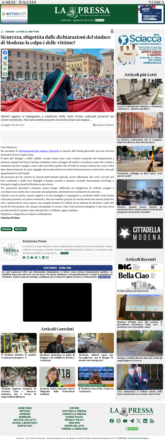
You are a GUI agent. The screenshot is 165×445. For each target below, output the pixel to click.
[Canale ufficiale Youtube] (125, 421)
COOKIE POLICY (74, 417)
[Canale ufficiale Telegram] (132, 421)
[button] (112, 32)
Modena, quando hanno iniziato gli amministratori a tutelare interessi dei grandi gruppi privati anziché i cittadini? (139, 209)
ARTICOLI (24, 411)
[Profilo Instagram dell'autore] (28, 258)
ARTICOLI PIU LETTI (25, 419)
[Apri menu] (3, 2)
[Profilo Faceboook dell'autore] (24, 258)
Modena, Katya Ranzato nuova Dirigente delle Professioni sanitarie (57, 391)
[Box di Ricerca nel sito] (149, 2)
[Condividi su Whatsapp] (5, 69)
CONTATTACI (24, 425)
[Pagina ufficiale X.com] (139, 421)
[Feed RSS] (152, 421)
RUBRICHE (25, 417)
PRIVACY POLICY (74, 419)
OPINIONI (25, 414)
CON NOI (74, 408)
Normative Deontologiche (138, 438)
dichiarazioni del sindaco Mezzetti (39, 150)
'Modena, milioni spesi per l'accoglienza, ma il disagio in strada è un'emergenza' (96, 358)
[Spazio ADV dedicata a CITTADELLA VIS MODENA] (140, 251)
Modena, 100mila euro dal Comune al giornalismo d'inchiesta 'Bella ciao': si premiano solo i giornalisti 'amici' (139, 324)
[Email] (47, 258)
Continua (64, 253)
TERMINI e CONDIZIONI (74, 428)
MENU (10, 2)
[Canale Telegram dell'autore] (35, 258)
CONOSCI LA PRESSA (74, 414)
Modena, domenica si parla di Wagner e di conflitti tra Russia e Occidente (57, 358)
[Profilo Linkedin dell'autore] (43, 258)
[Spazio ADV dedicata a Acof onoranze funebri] (150, 23)
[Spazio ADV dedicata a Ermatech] (14, 23)
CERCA (158, 2)
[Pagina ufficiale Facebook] (112, 421)
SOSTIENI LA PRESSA (74, 411)
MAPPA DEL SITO (74, 425)
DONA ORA (104, 277)
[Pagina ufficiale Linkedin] (145, 421)
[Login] (20, 2)
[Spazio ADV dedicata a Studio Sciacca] (140, 66)
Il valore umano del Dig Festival (132, 291)
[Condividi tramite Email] (5, 74)
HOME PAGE (25, 408)
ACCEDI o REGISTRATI (24, 422)
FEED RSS (74, 422)
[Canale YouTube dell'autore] (31, 258)
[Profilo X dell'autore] (39, 258)
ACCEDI (29, 2)
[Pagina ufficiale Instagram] (118, 421)
